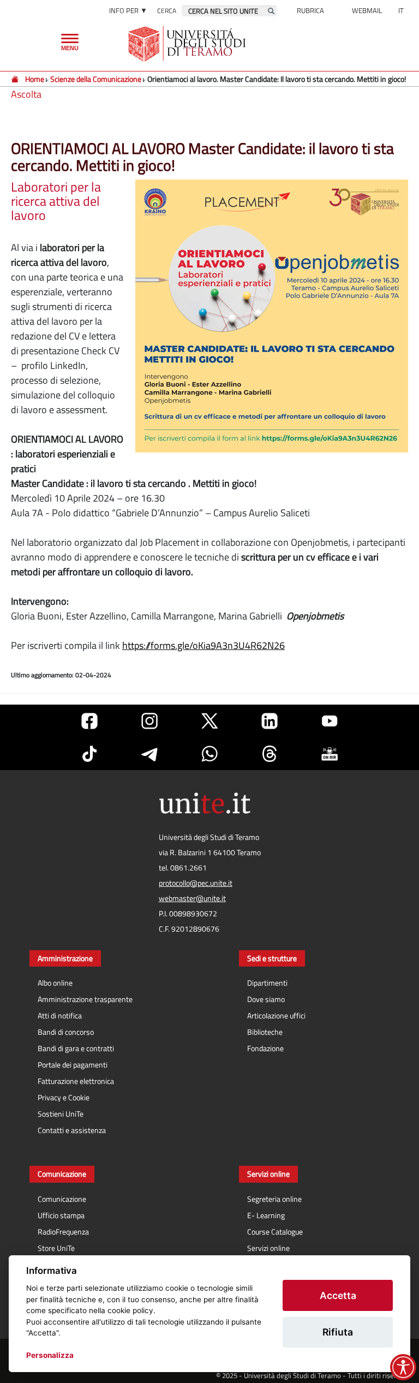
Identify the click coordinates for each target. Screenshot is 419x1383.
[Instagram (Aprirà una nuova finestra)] (149, 721)
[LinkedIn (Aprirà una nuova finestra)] (269, 721)
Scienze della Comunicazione (95, 79)
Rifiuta (337, 1332)
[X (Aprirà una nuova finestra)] (209, 721)
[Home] (15, 79)
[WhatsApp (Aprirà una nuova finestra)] (209, 754)
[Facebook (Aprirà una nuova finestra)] (89, 721)
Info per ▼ (128, 10)
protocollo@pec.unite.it (195, 883)
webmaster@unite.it (192, 898)
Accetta (338, 1295)
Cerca (166, 10)
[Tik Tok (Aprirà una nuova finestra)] (89, 754)
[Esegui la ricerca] (271, 10)
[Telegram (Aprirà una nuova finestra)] (149, 754)
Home (34, 79)
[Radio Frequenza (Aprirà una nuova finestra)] (329, 754)
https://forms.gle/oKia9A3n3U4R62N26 (203, 645)
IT (401, 10)
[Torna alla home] (188, 43)
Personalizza (50, 1355)
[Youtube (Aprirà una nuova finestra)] (329, 721)
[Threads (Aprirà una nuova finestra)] (269, 754)
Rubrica (310, 10)
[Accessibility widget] (403, 1367)
